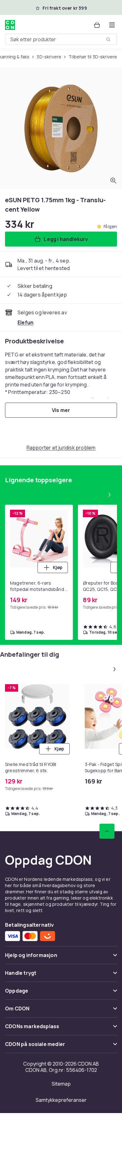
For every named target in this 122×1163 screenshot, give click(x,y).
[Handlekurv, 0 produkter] (96, 24)
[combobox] (61, 39)
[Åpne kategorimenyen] (111, 24)
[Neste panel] (109, 494)
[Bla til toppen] (106, 831)
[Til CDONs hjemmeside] (10, 24)
